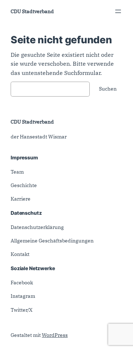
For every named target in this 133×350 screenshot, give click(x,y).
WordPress (55, 335)
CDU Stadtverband (32, 11)
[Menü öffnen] (118, 11)
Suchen (108, 88)
